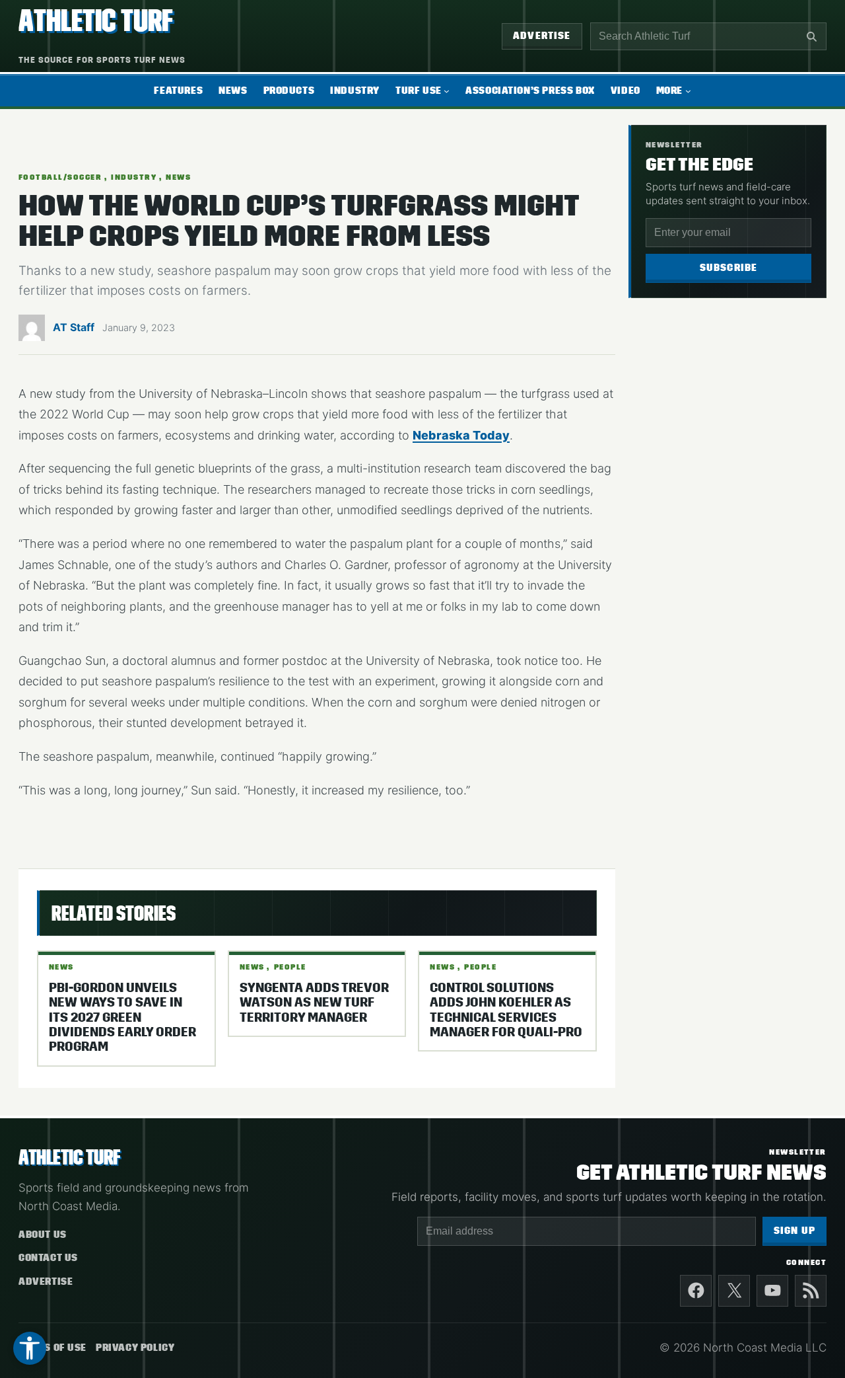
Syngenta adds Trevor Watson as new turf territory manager (314, 1002)
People (290, 967)
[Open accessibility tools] (29, 1348)
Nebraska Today (461, 435)
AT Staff (73, 327)
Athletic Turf (95, 20)
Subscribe (729, 268)
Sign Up (794, 1231)
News (178, 177)
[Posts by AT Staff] (31, 331)
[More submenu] (688, 91)
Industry (133, 177)
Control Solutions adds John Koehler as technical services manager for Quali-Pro (506, 1010)
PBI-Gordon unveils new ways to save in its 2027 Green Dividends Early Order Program (122, 1017)
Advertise (542, 36)
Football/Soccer (60, 177)
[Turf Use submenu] (447, 91)
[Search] (811, 36)
